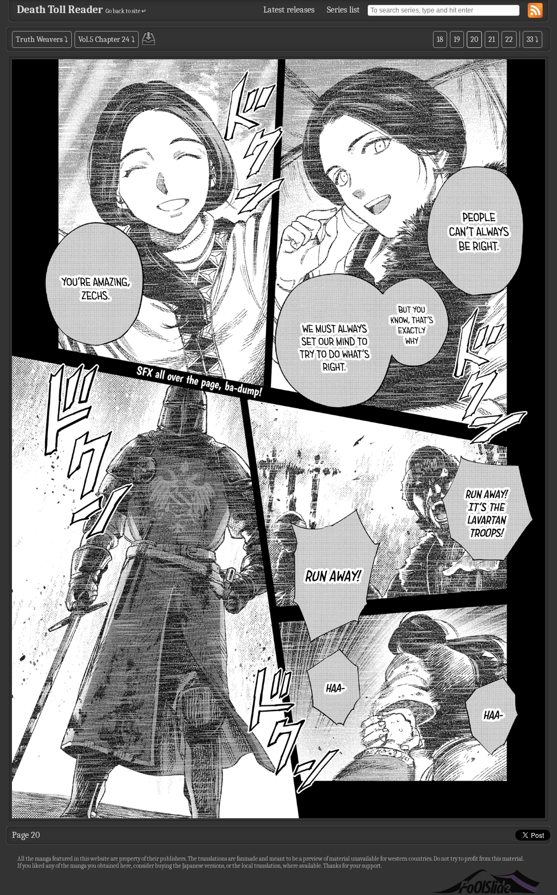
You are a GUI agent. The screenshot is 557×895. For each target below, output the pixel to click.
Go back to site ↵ (126, 11)
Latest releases (288, 10)
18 (440, 39)
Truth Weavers (39, 39)
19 (457, 39)
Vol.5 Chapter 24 (103, 39)
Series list (343, 10)
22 (509, 39)
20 (474, 39)
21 (491, 39)
